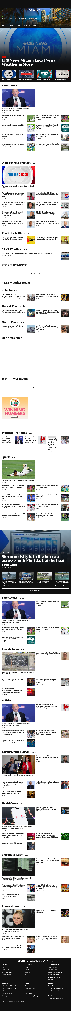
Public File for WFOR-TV (9, 986)
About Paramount (53, 986)
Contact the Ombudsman (55, 998)
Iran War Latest (6, 969)
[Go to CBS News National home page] (35, 10)
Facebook (28, 969)
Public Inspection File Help (10, 991)
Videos (25, 26)
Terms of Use (29, 993)
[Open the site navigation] (13, 10)
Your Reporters (33, 26)
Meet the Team (52, 967)
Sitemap (50, 979)
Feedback (51, 996)
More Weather (35, 273)
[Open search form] (67, 10)
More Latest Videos (35, 590)
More (21, 86)
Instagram (28, 972)
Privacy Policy (29, 986)
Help (49, 993)
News (4, 26)
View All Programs (35, 387)
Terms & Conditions (54, 977)
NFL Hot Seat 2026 (7, 972)
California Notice (30, 988)
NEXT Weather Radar (16, 282)
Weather (11, 26)
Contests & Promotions (55, 972)
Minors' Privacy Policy (31, 996)
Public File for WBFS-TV (9, 988)
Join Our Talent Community (56, 991)
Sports (18, 26)
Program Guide (52, 969)
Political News (6, 967)
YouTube (27, 967)
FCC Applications (7, 993)
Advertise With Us (53, 974)
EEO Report (5, 996)
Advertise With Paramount (56, 988)
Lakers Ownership (7, 974)
